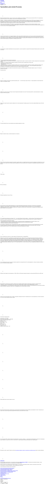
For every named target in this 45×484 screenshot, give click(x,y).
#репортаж (2, 478)
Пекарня (1, 476)
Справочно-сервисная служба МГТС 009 (6, 472)
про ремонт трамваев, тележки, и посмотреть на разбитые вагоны (25, 450)
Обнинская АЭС (2, 474)
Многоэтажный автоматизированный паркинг (7, 468)
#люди (7, 478)
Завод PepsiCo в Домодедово (4, 473)
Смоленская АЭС (3, 475)
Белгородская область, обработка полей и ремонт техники (9, 470)
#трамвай (5, 478)
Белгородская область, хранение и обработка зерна (8, 471)
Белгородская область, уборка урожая (6, 469)
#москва (9, 478)
